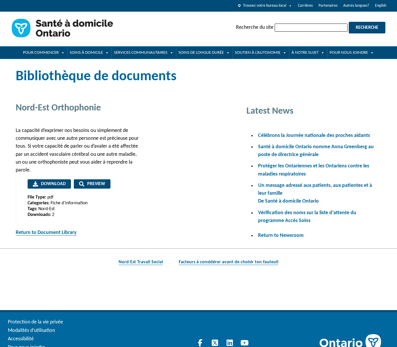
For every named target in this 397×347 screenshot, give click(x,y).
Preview (96, 184)
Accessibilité (21, 339)
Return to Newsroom (281, 235)
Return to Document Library (46, 232)
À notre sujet (305, 53)
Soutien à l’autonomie (257, 53)
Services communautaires (140, 53)
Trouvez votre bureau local (264, 5)
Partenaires (328, 5)
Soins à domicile (86, 53)
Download (53, 184)
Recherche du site (254, 27)
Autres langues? (356, 5)
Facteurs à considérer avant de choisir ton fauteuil (228, 262)
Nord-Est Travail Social (141, 262)
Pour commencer (41, 53)
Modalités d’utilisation (31, 330)
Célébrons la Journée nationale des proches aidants (314, 135)
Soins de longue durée (201, 53)
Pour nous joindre (349, 53)
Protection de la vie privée (35, 322)
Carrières (305, 5)
